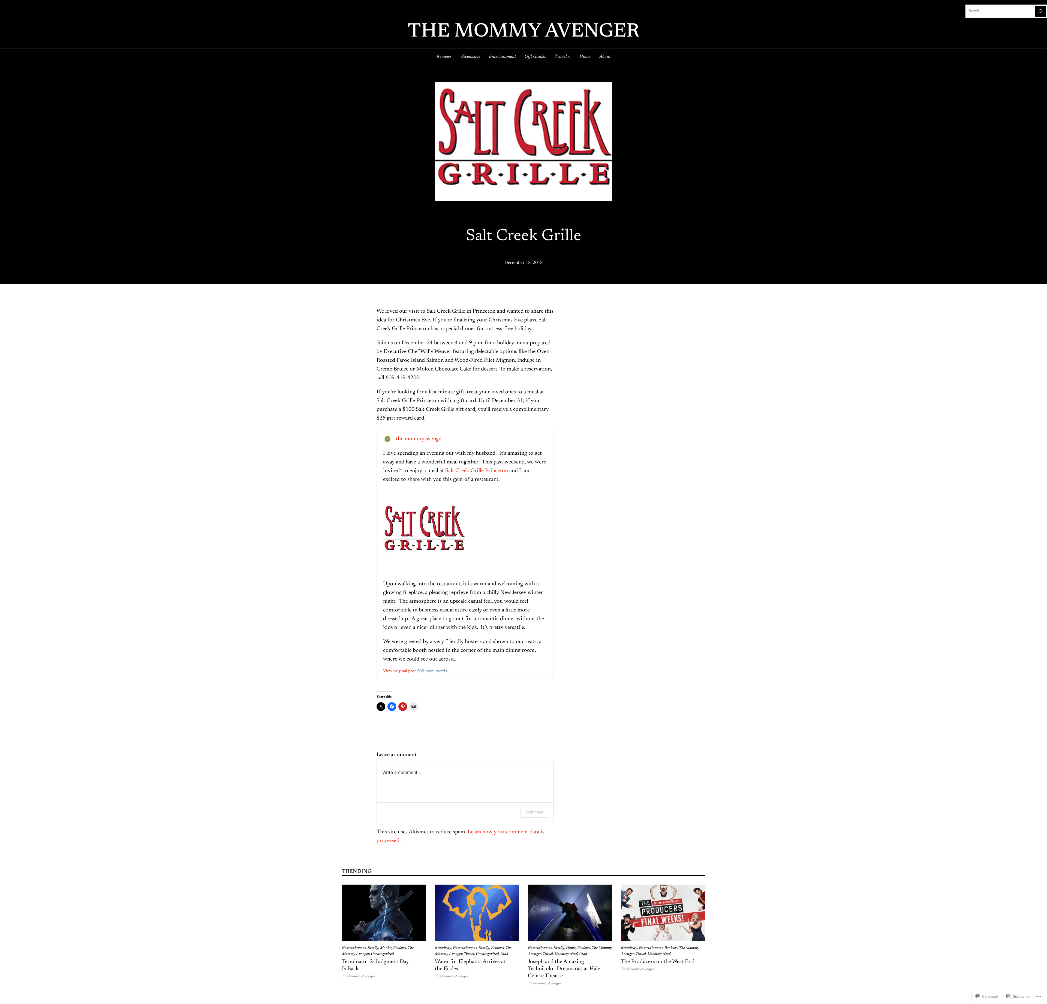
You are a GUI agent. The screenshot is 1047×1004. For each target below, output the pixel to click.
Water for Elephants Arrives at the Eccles (470, 965)
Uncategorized (382, 954)
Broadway (443, 948)
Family (373, 948)
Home (571, 948)
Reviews (399, 948)
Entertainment (354, 948)
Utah (504, 954)
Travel (469, 954)
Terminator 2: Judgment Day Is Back (375, 965)
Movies (386, 948)
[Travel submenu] (569, 56)
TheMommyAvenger (358, 976)
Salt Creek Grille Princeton (476, 471)
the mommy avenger (523, 32)
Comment (534, 812)
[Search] (1040, 11)
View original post (399, 671)
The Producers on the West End (657, 961)
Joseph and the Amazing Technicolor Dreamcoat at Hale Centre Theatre (564, 969)
